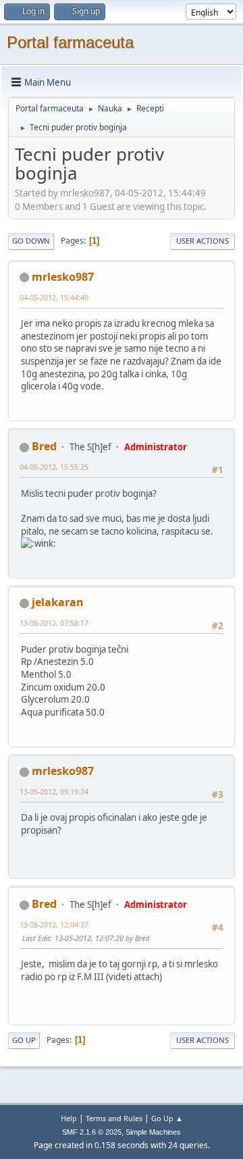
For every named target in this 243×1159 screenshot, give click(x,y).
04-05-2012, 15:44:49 (54, 297)
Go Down (31, 241)
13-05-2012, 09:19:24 (54, 791)
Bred (44, 446)
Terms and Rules (114, 1118)
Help (69, 1118)
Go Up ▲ (167, 1118)
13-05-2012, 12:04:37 (54, 924)
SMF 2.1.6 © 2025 (92, 1132)
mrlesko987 (63, 276)
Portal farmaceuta (70, 42)
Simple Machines (153, 1132)
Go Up (24, 1040)
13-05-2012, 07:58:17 (54, 623)
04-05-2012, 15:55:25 (54, 467)
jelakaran (58, 602)
